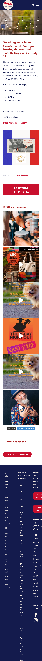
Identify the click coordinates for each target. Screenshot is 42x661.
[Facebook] (36, 615)
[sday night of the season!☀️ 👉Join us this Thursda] (21, 371)
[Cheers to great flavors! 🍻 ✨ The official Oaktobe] (21, 228)
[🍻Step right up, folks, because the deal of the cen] (21, 264)
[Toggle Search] (33, 5)
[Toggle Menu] (37, 5)
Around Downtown (21, 175)
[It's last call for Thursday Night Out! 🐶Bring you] (21, 336)
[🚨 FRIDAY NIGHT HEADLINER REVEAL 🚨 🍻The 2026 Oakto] (21, 407)
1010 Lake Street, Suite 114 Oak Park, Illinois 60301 (36, 549)
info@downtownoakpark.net (36, 590)
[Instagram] (36, 620)
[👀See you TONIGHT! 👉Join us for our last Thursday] (21, 300)
